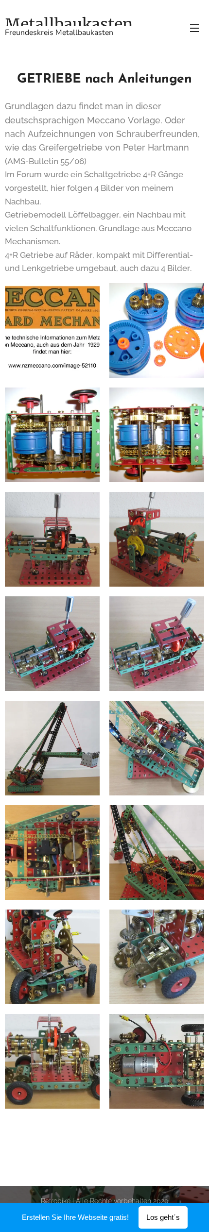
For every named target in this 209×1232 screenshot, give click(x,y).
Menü (194, 27)
